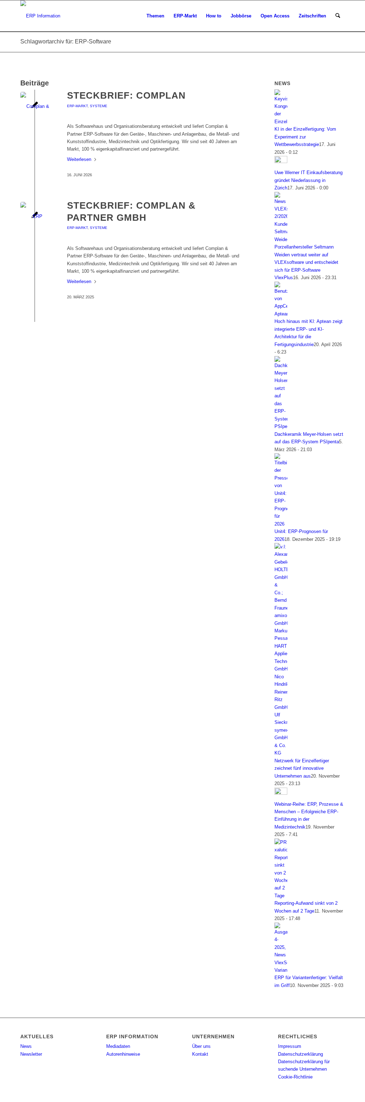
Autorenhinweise (123, 1054)
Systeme (98, 106)
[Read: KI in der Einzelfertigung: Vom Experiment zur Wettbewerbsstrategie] (280, 121)
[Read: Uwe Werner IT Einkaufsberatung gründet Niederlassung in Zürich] (280, 161)
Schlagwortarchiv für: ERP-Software (65, 41)
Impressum (289, 1046)
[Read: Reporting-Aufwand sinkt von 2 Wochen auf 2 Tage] (280, 895)
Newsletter (31, 1054)
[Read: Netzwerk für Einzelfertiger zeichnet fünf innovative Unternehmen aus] (280, 753)
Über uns (201, 1046)
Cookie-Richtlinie (295, 1077)
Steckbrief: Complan (126, 95)
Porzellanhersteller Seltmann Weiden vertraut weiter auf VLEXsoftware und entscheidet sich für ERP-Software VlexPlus (306, 262)
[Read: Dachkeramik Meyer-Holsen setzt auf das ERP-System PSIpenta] (280, 426)
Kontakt (200, 1054)
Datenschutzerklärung (300, 1054)
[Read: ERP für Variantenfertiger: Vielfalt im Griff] (280, 970)
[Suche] (338, 16)
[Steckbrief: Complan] (34, 106)
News (26, 1046)
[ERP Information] (40, 16)
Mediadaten (118, 1046)
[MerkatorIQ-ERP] (34, 216)
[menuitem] (155, 16)
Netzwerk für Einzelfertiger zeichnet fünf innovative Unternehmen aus (301, 768)
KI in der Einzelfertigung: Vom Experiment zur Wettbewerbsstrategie (305, 136)
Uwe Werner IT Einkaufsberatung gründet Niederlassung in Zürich (308, 180)
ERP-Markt (77, 106)
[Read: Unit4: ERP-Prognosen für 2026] (280, 524)
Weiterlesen (79, 159)
